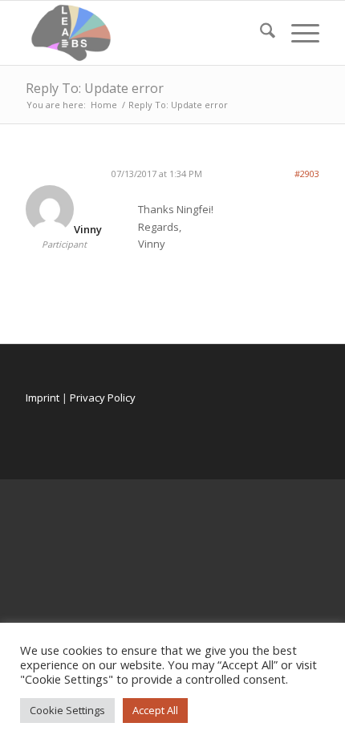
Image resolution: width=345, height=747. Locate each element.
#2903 (306, 174)
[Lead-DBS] (143, 33)
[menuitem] (259, 33)
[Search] (259, 33)
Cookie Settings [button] (67, 710)
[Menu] (297, 33)
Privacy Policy (103, 397)
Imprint (42, 397)
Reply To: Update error (95, 88)
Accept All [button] (155, 710)
